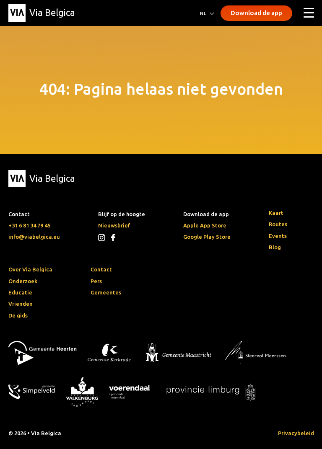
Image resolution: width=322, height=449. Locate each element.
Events (278, 236)
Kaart (276, 213)
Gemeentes (106, 292)
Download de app (256, 12)
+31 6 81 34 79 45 (29, 225)
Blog (275, 247)
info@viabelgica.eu (34, 237)
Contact (101, 269)
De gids (18, 315)
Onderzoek (22, 281)
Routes (278, 224)
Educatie (20, 292)
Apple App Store (204, 225)
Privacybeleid (296, 433)
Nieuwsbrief (114, 225)
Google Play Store (207, 237)
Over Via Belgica (30, 269)
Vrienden (20, 304)
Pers (96, 281)
